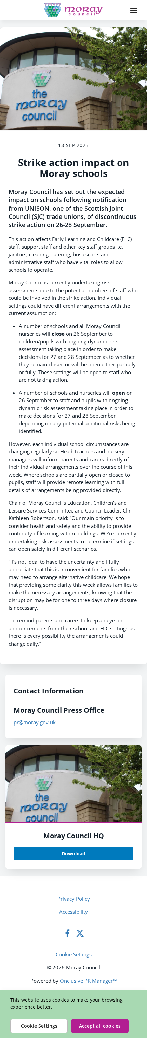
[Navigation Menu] (133, 10)
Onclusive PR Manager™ (88, 980)
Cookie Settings (74, 954)
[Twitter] (80, 933)
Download (73, 853)
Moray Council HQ (73, 835)
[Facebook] (67, 933)
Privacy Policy (73, 898)
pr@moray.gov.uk (35, 722)
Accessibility (73, 911)
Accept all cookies (100, 1026)
